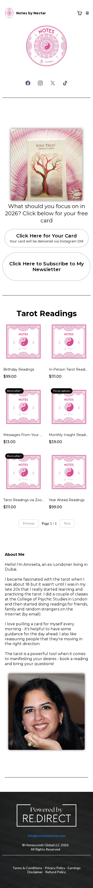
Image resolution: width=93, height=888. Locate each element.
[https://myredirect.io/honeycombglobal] (46, 816)
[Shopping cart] (79, 13)
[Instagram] (40, 83)
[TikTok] (65, 83)
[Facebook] (28, 83)
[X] (52, 83)
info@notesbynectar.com (46, 836)
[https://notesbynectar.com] (9, 13)
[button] (86, 13)
